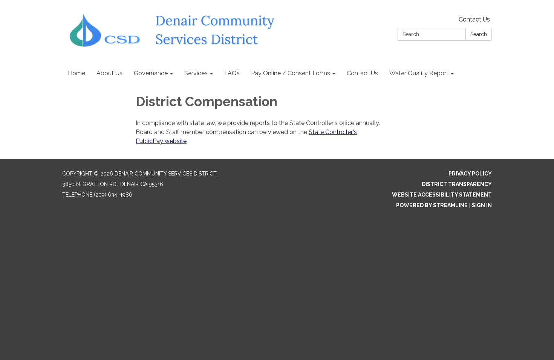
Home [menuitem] (76, 73)
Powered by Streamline (432, 205)
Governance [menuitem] (151, 73)
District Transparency (457, 184)
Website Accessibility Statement (442, 195)
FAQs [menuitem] (232, 73)
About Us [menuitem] (109, 73)
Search (478, 34)
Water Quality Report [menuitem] (418, 73)
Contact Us (474, 19)
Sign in (482, 205)
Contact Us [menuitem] (362, 73)
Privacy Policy (470, 174)
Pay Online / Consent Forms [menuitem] (290, 73)
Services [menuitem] (196, 73)
